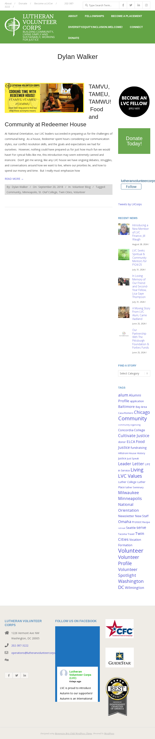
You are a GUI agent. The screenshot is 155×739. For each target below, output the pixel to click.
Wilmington (134, 587)
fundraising (139, 448)
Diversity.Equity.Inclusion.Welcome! (95, 27)
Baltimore (126, 406)
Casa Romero (125, 413)
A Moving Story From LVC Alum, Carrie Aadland (141, 313)
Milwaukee (128, 492)
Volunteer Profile (128, 560)
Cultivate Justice (133, 435)
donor (122, 442)
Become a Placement (126, 16)
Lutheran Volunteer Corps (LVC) (80, 675)
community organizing (129, 424)
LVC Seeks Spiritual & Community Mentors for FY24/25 (139, 257)
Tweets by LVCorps (130, 204)
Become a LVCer (43, 3)
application (137, 401)
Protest (137, 522)
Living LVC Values (130, 472)
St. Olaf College (48, 192)
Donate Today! (134, 141)
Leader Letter (131, 463)
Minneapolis (29, 192)
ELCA (131, 441)
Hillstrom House (127, 453)
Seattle (131, 528)
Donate (23, 3)
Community (14, 192)
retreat (121, 528)
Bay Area (141, 407)
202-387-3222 (19, 645)
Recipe (146, 522)
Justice (122, 458)
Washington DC (131, 584)
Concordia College (131, 430)
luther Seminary (134, 487)
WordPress (109, 733)
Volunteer (79, 192)
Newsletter (126, 516)
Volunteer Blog (81, 187)
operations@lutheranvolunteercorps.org (35, 653)
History (141, 453)
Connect (136, 27)
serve (141, 527)
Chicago (142, 412)
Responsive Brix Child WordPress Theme (73, 733)
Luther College (127, 482)
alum (123, 395)
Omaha (124, 521)
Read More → (14, 179)
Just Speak (133, 458)
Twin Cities (65, 192)
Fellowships (94, 16)
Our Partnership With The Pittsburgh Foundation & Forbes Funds (140, 338)
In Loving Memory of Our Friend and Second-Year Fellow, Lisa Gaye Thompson (140, 286)
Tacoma (122, 534)
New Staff (142, 516)
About (8, 3)
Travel (131, 534)
